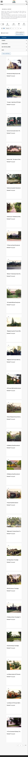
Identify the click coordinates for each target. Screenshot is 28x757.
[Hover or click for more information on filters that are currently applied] (23, 32)
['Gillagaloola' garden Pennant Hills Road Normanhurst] (14, 322)
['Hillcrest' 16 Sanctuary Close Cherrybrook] (14, 265)
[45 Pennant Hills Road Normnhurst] (14, 379)
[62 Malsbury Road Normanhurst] (14, 436)
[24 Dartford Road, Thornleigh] (14, 637)
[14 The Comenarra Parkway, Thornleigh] (14, 722)
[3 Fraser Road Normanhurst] (14, 493)
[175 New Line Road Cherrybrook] (14, 236)
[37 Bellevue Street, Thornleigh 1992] (14, 608)
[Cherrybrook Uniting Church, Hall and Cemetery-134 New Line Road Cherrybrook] (14, 64)
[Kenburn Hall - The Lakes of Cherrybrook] (14, 150)
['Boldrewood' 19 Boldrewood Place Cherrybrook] (14, 207)
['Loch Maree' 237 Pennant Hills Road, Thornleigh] (14, 694)
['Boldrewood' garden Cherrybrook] (14, 179)
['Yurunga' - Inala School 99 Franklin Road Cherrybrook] (14, 93)
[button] (13, 24)
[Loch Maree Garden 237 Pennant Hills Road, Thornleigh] (14, 665)
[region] (14, 46)
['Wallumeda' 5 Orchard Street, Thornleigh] (14, 522)
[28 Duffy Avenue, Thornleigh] (14, 579)
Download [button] (7, 24)
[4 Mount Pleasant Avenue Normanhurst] (14, 408)
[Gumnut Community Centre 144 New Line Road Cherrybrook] (14, 122)
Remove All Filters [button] (19, 34)
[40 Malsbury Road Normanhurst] (14, 465)
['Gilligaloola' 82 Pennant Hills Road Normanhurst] (14, 350)
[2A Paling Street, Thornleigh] (14, 551)
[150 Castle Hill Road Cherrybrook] (14, 293)
